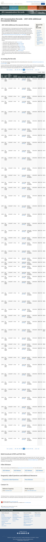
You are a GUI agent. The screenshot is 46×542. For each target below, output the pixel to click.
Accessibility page (28, 502)
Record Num (5, 76)
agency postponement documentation (25, 467)
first (8, 69)
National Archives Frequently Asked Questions (28, 516)
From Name (44, 76)
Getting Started (26, 514)
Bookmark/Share (37, 1)
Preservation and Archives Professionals (17, 518)
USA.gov (37, 537)
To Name (39, 75)
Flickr (28, 533)
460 (32, 69)
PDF (23, 79)
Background (39, 32)
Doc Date (24, 76)
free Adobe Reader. (13, 501)
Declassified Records (27, 519)
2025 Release (6, 470)
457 (26, 69)
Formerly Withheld (15, 76)
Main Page (39, 30)
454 (19, 69)
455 (21, 69)
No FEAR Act (33, 537)
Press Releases (29, 479)
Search (43, 3)
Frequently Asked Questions (10, 479)
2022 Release (28, 470)
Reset (43, 72)
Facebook (17, 533)
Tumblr (23, 533)
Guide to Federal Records (28, 518)
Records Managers (16, 519)
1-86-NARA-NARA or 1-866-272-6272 (23, 540)
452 (15, 69)
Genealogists (15, 514)
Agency (19, 76)
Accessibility (14, 537)
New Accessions (37, 515)
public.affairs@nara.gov (31, 490)
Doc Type (29, 76)
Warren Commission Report (39, 34)
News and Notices (38, 514)
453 (17, 69)
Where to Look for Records (28, 520)
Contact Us (43, 1)
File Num (34, 76)
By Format (3, 515)
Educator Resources (23, 8)
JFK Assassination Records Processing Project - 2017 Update (14, 34)
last (38, 69)
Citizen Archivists (29, 1)
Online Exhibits (4, 525)
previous (11, 69)
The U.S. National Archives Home (11, 2)
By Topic (3, 514)
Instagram (21, 533)
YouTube (24, 533)
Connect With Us (23, 531)
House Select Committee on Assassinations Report (40, 39)
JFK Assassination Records (17, 14)
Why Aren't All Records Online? (27, 523)
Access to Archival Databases (5, 522)
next (36, 69)
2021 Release (39, 470)
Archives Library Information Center (6, 524)
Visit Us (32, 7)
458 (28, 69)
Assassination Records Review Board (40, 43)
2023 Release (17, 470)
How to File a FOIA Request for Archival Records (28, 525)
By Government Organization (6, 517)
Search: (24, 72)
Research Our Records (5, 8)
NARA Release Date (10, 75)
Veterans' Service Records (14, 8)
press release (19, 42)
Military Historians (16, 515)
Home (3, 14)
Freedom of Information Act (26, 537)
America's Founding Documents (41, 7)
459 (30, 69)
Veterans (14, 520)
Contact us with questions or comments (7, 507)
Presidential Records (5, 519)
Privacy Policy (18, 537)
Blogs (26, 533)
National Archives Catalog (6, 518)
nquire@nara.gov (8, 490)
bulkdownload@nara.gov (33, 459)
